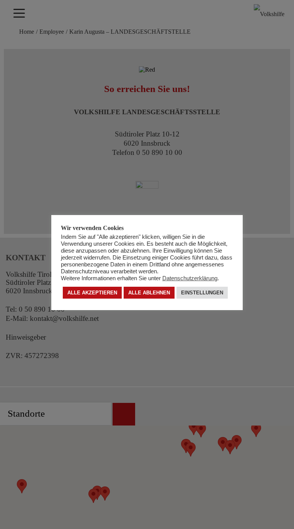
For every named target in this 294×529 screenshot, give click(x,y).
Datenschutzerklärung (189, 278)
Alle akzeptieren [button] (92, 293)
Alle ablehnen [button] (149, 293)
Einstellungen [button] (202, 293)
